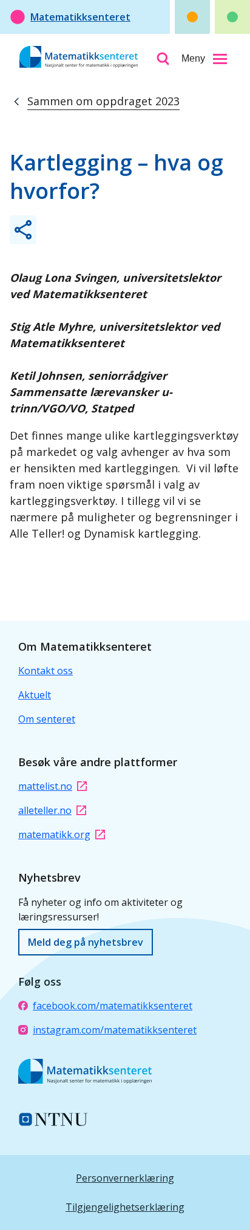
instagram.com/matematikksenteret (115, 1029)
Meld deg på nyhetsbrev (85, 942)
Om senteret (46, 719)
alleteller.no (45, 810)
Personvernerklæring (125, 1178)
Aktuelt (34, 694)
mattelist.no (45, 786)
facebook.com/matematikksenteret (112, 1005)
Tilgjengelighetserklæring (125, 1207)
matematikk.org (54, 834)
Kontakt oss (45, 670)
